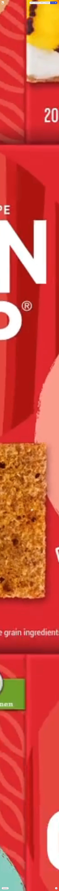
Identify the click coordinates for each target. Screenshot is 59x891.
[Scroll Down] (56, 888)
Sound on (5, 888)
